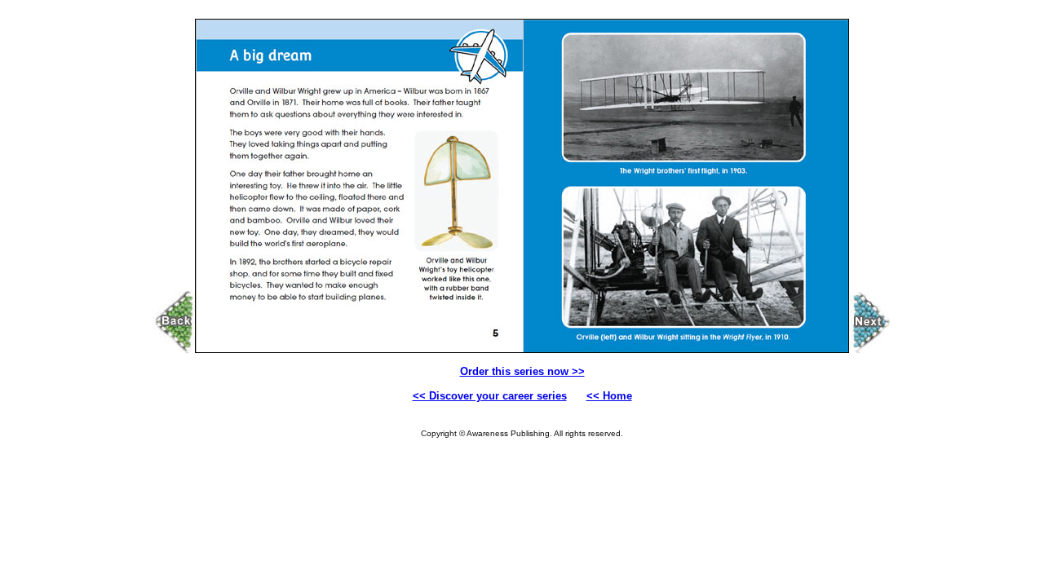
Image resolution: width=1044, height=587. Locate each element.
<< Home (609, 396)
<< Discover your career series (490, 396)
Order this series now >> (522, 371)
